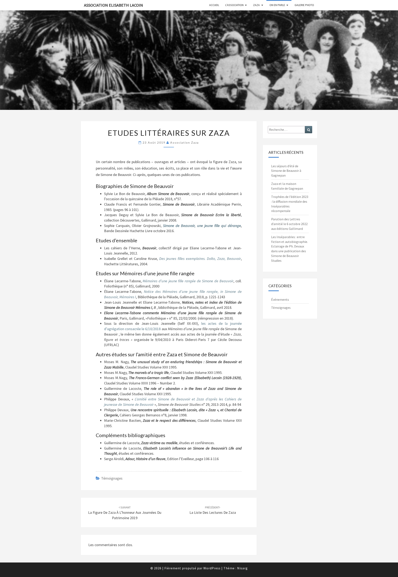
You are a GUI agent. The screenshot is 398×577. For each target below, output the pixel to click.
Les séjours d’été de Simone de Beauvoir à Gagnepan (286, 171)
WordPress (212, 568)
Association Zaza (184, 142)
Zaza (256, 5)
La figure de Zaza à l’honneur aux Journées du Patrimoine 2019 (124, 512)
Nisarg (242, 568)
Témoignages (112, 478)
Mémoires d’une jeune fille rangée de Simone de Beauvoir (188, 281)
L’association (234, 5)
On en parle (277, 5)
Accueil (214, 5)
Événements (280, 299)
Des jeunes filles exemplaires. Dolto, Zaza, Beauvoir (200, 258)
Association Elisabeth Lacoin (113, 5)
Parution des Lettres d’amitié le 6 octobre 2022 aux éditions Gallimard (289, 224)
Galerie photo (304, 5)
